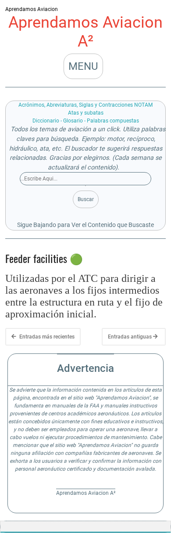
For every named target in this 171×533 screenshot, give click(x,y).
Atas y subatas (85, 113)
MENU (83, 66)
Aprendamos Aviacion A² (85, 31)
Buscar (86, 199)
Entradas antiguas (130, 337)
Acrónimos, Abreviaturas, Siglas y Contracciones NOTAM (85, 105)
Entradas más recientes (46, 337)
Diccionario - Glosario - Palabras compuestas (85, 121)
